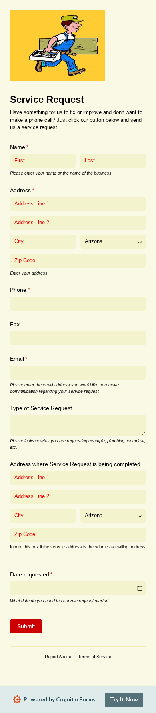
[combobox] (113, 242)
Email (29, 358)
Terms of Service (94, 656)
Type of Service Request (41, 408)
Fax (15, 324)
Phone (31, 290)
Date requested (42, 574)
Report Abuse (58, 656)
